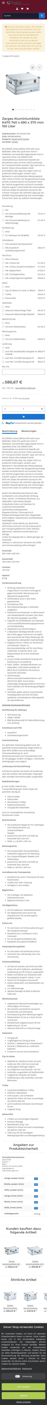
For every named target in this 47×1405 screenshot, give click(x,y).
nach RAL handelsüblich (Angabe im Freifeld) (25, 352)
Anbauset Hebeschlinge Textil (25, 310)
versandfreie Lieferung (25, 388)
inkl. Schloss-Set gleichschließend (25, 266)
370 (36, 1190)
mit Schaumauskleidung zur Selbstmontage (25, 221)
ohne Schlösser (12, 259)
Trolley (25, 294)
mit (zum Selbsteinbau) (25, 326)
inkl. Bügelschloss (25, 270)
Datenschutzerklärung (11, 1368)
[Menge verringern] (5, 409)
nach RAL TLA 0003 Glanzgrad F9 (25, 358)
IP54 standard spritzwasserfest (18, 244)
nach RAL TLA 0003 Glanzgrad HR (25, 362)
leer (7, 210)
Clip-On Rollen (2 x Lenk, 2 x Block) (25, 290)
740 (36, 1179)
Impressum (27, 1368)
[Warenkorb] (27, 8)
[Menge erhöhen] (42, 409)
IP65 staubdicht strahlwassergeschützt (25, 249)
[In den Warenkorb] (23, 417)
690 (36, 1185)
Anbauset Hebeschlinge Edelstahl (25, 314)
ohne (7, 231)
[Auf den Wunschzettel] (39, 67)
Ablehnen (23, 1395)
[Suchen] (42, 15)
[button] (17, 8)
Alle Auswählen (23, 1387)
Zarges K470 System (20, 139)
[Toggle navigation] (3, 1)
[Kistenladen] (19, 3)
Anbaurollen (25, 298)
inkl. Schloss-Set (25, 263)
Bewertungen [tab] (28, 431)
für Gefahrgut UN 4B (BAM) (25, 235)
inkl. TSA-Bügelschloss (25, 274)
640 (36, 1202)
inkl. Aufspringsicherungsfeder (25, 278)
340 (36, 1208)
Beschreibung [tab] (9, 431)
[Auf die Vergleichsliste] (33, 67)
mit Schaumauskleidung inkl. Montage (25, 215)
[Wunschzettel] (22, 8)
